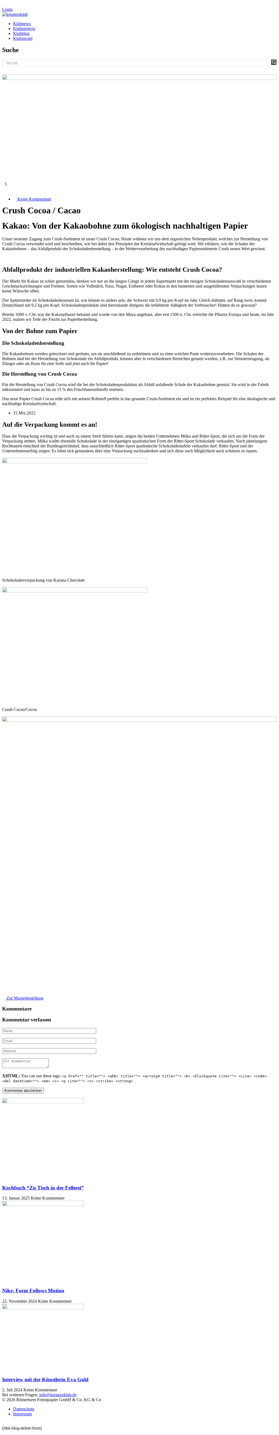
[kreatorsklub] (15, 14)
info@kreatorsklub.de (58, 1394)
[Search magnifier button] (274, 62)
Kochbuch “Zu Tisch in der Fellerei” (43, 1188)
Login (7, 9)
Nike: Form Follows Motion (33, 1290)
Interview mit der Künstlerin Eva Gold (45, 1379)
